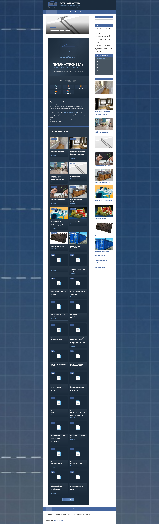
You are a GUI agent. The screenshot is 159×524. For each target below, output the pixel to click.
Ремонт (59, 11)
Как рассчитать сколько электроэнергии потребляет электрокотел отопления (101, 260)
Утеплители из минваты (100, 218)
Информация (83, 11)
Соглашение (76, 508)
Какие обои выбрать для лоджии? (103, 95)
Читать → (53, 155)
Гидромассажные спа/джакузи (102, 182)
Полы (71, 11)
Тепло (76, 11)
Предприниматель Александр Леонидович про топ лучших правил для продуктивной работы (103, 200)
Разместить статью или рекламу (89, 508)
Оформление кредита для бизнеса (103, 165)
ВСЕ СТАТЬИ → (68, 499)
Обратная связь (57, 508)
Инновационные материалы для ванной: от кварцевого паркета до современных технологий (103, 113)
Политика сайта (67, 508)
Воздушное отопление (100, 255)
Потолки (66, 11)
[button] (87, 25)
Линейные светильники (100, 149)
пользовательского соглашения (76, 519)
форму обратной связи (58, 520)
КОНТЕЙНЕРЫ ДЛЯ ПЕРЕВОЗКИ (102, 251)
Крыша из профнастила (100, 235)
